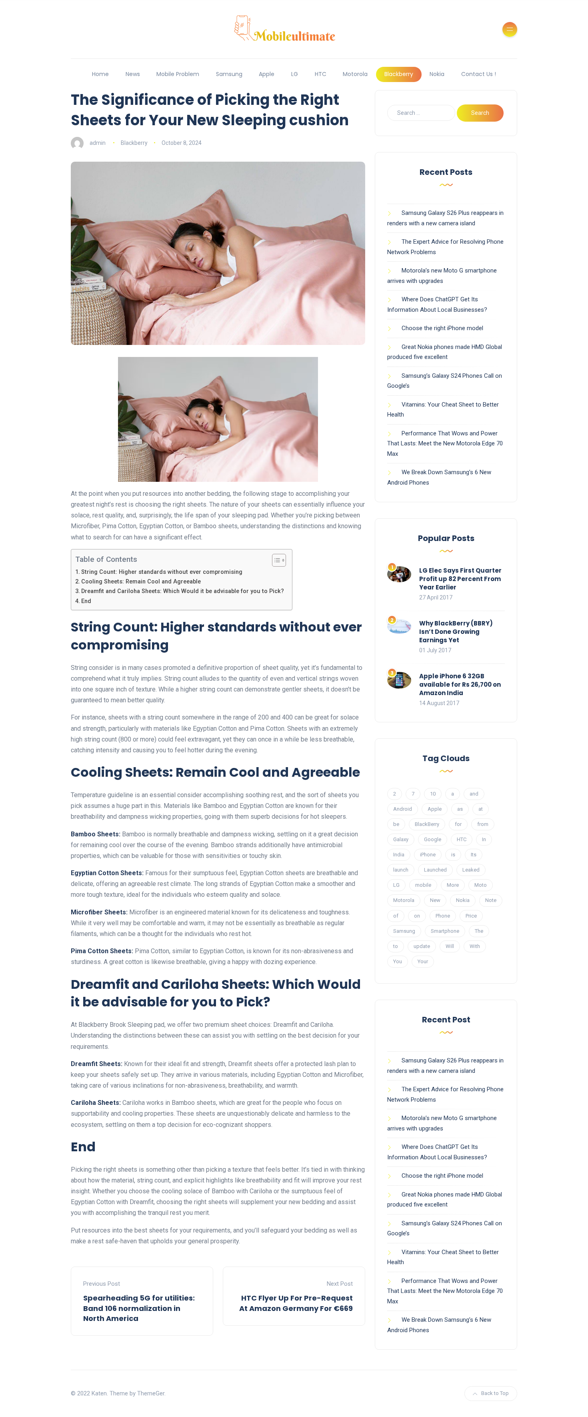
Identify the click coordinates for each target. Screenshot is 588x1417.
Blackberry (398, 74)
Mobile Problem (177, 74)
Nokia (437, 74)
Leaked (471, 870)
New (435, 900)
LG (294, 74)
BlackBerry (427, 824)
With (475, 946)
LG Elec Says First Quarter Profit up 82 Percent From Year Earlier (460, 578)
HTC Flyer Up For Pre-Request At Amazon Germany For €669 (296, 1303)
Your (423, 961)
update (422, 946)
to (395, 946)
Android (402, 809)
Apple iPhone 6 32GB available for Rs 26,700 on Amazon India (460, 684)
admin (98, 143)
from (482, 824)
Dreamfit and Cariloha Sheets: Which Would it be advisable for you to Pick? (182, 591)
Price (471, 916)
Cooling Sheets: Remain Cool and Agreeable (141, 581)
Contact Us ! (478, 74)
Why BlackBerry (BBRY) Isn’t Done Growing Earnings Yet (456, 631)
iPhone (428, 855)
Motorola (355, 74)
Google (432, 839)
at (480, 809)
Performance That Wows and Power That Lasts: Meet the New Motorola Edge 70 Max (445, 443)
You (397, 961)
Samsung (229, 74)
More (453, 885)
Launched (435, 870)
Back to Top (495, 1393)
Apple (266, 74)
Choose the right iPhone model (442, 328)
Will (450, 946)
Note (490, 900)
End (86, 601)
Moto (480, 885)
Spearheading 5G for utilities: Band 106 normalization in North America (139, 1308)
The (479, 931)
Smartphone (445, 931)
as (460, 809)
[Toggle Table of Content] (275, 560)
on (417, 916)
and (474, 794)
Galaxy (400, 839)
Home (100, 74)
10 (433, 794)
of (395, 916)
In (484, 839)
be (396, 824)
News (133, 74)
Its (473, 855)
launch (400, 870)
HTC (320, 74)
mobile (423, 885)
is (453, 855)
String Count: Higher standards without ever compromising (161, 572)
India (398, 855)
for (458, 824)
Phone (443, 916)
